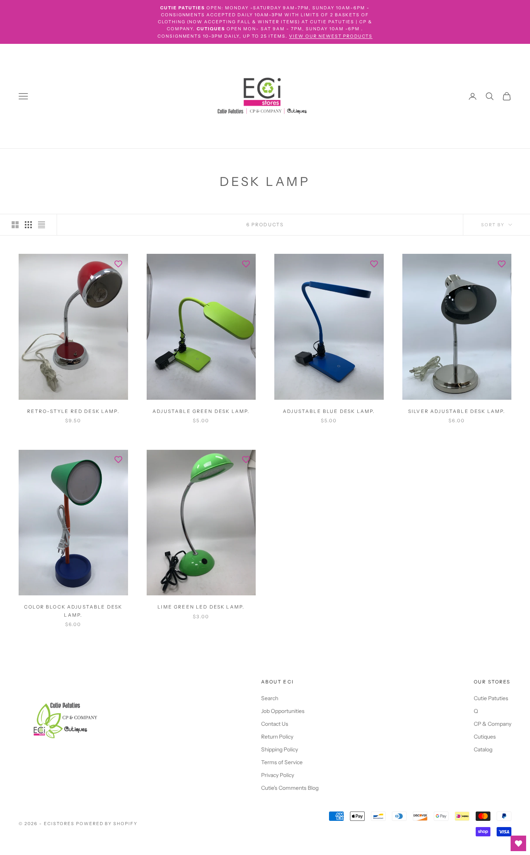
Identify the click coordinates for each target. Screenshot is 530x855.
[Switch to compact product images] (41, 224)
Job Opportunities (283, 711)
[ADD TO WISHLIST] (118, 263)
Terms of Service (282, 762)
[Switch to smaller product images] (28, 224)
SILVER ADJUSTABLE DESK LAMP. (456, 411)
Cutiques (485, 736)
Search (269, 698)
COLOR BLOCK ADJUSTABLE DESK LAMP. (73, 610)
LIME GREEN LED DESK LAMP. (201, 607)
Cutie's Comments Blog (290, 787)
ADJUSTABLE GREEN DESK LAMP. (200, 411)
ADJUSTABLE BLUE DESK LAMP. (329, 411)
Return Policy (277, 736)
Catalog (483, 749)
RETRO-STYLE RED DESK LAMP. (73, 411)
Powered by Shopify (107, 823)
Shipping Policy (279, 749)
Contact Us (274, 723)
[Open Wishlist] (518, 843)
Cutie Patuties (491, 698)
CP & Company (492, 723)
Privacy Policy (277, 775)
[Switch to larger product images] (15, 224)
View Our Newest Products (331, 36)
